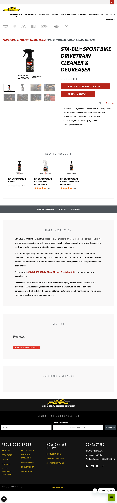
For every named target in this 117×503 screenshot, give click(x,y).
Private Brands (96, 15)
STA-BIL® (42, 40)
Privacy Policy (27, 467)
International (27, 462)
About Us (110, 19)
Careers (5, 460)
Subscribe (110, 427)
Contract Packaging (26, 456)
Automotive (30, 15)
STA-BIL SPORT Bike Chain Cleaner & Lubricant (51, 272)
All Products (16, 15)
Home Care (44, 15)
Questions (75, 209)
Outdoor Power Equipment (73, 15)
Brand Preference (60, 423)
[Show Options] (101, 427)
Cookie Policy (27, 472)
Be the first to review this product (27, 348)
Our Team (6, 464)
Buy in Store (78, 94)
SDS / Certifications (55, 463)
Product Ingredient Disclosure (6, 471)
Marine (55, 15)
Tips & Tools (7, 455)
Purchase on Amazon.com (89, 86)
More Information (45, 209)
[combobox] (77, 427)
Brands (33, 40)
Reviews (62, 209)
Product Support (54, 454)
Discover (110, 15)
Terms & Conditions (55, 459)
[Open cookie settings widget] (4, 499)
